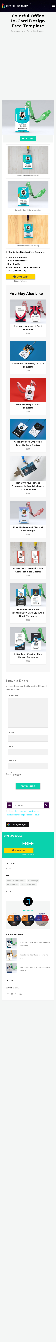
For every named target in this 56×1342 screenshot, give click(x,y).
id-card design (33, 881)
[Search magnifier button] (46, 805)
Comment (14, 695)
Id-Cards (9, 868)
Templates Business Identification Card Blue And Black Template (28, 612)
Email (11, 746)
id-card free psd (12, 884)
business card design (16, 815)
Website (12, 760)
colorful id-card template (15, 881)
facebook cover (32, 815)
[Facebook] (8, 994)
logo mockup (20, 811)
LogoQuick (28, 910)
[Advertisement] (28, 65)
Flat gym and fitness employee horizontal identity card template (28, 486)
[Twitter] (12, 994)
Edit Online (30, 139)
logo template (33, 811)
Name (11, 732)
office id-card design (28, 884)
